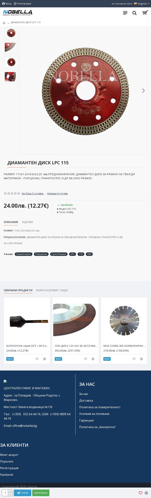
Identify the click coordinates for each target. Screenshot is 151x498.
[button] (23, 90)
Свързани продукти (18, 290)
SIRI (89, 254)
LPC (73, 254)
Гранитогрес (23, 254)
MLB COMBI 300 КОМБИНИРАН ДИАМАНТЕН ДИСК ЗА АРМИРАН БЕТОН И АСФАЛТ (124, 346)
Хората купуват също (52, 290)
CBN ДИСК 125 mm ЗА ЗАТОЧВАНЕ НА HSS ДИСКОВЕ (76, 346)
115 (81, 254)
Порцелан (41, 254)
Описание (11, 222)
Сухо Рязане (59, 254)
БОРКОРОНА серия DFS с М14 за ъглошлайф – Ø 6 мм (27, 346)
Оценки (27, 222)
